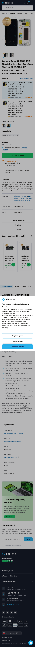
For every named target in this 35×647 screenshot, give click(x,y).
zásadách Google (23, 317)
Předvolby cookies (17, 341)
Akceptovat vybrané (17, 336)
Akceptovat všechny (17, 346)
